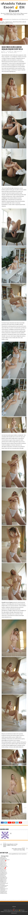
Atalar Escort (3, 862)
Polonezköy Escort (4, 883)
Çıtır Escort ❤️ (3, 867)
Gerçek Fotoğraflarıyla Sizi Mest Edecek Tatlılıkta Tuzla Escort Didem (10, 845)
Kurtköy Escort (3, 879)
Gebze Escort (3, 870)
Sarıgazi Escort (3, 886)
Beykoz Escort (3, 864)
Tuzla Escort (2, 890)
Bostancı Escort (3, 865)
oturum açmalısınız (22, 853)
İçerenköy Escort (3, 873)
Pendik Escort (3, 882)
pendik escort (24, 911)
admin (4, 51)
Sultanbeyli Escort (4, 888)
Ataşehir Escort (8, 21)
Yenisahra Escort (3, 893)
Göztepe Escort (3, 872)
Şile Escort (2, 887)
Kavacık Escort (3, 876)
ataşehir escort (10, 911)
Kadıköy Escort (3, 874)
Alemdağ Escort (3, 858)
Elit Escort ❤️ (3, 868)
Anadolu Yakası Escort (4, 859)
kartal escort (14, 913)
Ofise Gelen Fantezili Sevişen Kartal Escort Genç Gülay (18, 848)
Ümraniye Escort (3, 891)
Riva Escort (2, 884)
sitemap (14, 906)
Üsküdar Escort (3, 892)
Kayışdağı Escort (3, 877)
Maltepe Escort (3, 881)
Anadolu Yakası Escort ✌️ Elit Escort (14, 7)
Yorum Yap (5, 52)
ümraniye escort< (18, 911)
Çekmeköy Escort (3, 866)
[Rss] (14, 908)
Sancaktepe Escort (4, 885)
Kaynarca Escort (3, 878)
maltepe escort (4, 911)
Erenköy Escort (3, 869)
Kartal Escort (2, 875)
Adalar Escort (3, 857)
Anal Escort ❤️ (3, 860)
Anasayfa (2, 21)
